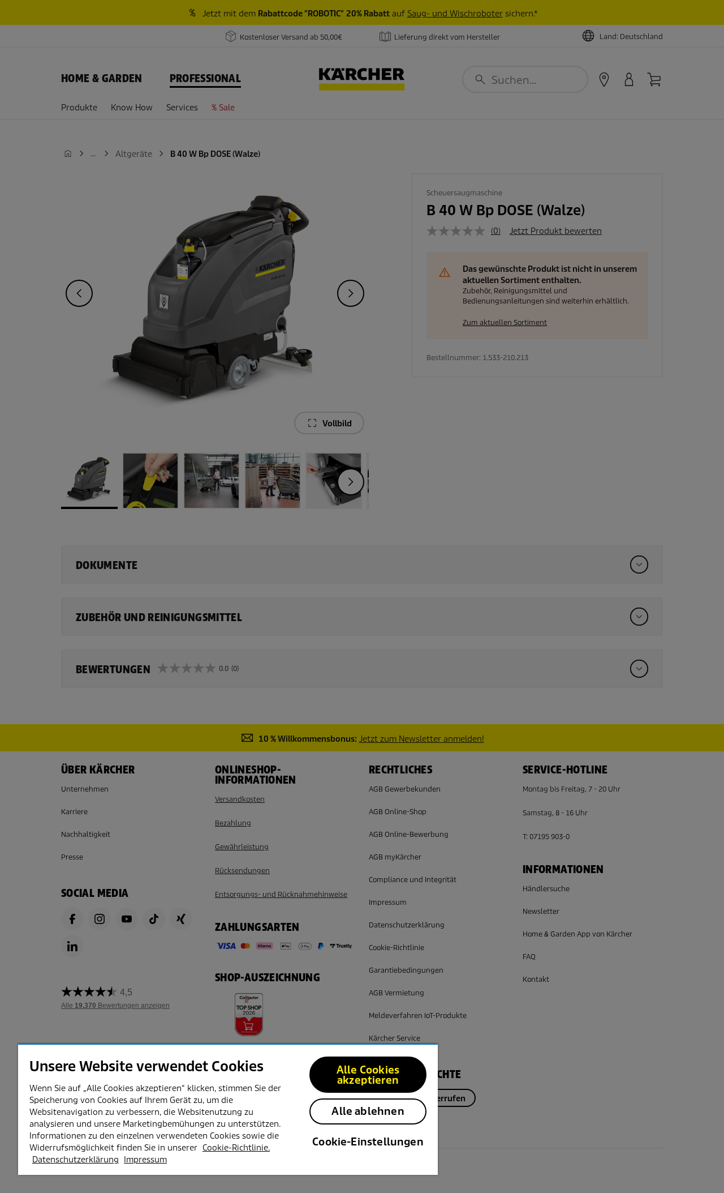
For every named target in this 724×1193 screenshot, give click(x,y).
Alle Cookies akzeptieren (368, 1075)
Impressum (145, 1159)
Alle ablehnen (367, 1111)
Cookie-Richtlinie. (236, 1148)
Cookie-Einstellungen (368, 1141)
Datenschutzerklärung (75, 1159)
